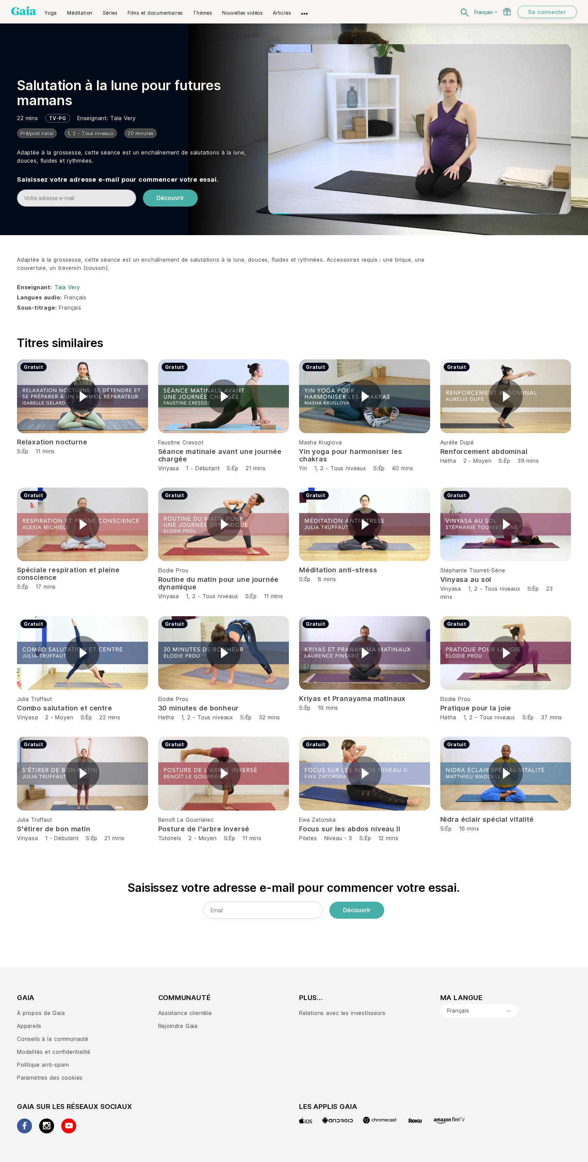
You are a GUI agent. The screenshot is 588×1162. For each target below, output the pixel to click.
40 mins (402, 468)
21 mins (256, 468)
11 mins (273, 596)
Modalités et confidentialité (54, 1051)
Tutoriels (169, 838)
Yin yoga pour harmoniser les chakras (350, 455)
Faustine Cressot (180, 442)
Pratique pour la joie (475, 708)
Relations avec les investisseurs (342, 1013)
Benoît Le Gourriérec (186, 819)
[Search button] (465, 12)
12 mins (388, 838)
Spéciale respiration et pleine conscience (68, 574)
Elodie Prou (173, 570)
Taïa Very (122, 118)
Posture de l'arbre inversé (204, 829)
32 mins (269, 717)
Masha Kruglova (320, 442)
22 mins (109, 717)
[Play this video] (82, 396)
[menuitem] (51, 10)
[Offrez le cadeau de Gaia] (507, 11)
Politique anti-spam (43, 1064)
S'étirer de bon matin (54, 829)
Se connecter (547, 12)
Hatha (448, 460)
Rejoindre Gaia (178, 1025)
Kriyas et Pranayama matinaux (352, 698)
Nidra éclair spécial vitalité (487, 819)
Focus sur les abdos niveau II (350, 829)
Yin (303, 468)
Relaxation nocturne (52, 442)
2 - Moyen (478, 460)
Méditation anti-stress (338, 570)
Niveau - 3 (338, 838)
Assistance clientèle (185, 1013)
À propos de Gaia (41, 1013)
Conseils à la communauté (52, 1038)
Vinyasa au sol (466, 579)
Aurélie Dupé (457, 442)
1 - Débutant (204, 468)
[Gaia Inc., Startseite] (23, 10)
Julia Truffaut (34, 698)
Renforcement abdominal (484, 451)
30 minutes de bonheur (198, 708)
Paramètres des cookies (50, 1077)
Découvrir (170, 198)
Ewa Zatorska (317, 819)
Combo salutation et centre (64, 708)
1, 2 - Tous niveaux (340, 468)
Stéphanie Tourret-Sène (472, 570)
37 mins (551, 717)
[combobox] (479, 1011)
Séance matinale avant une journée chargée (220, 455)
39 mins (528, 460)
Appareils (29, 1025)
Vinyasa (168, 468)
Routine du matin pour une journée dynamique (218, 583)
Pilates (308, 838)
